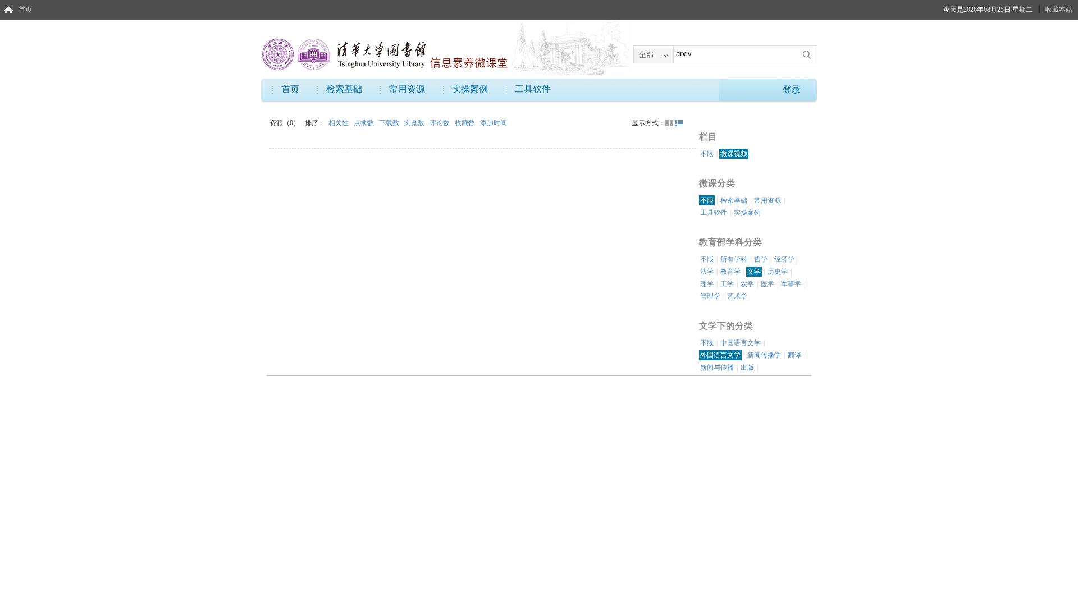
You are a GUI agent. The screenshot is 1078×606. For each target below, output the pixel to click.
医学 (767, 284)
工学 (727, 284)
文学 (754, 272)
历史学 (778, 272)
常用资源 (407, 89)
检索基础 (344, 89)
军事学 (791, 284)
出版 (747, 367)
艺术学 (737, 296)
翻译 (794, 355)
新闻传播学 (764, 355)
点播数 (365, 123)
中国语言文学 (740, 343)
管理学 (710, 296)
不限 (707, 154)
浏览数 (415, 123)
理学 (707, 284)
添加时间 (493, 123)
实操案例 (470, 89)
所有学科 (733, 259)
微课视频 (733, 154)
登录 (792, 89)
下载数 (390, 123)
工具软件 (533, 89)
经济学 (784, 259)
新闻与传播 (717, 367)
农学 (747, 284)
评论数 (440, 123)
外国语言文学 (720, 355)
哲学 (761, 259)
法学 (707, 272)
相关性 (339, 123)
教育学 (730, 272)
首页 (25, 9)
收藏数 (466, 123)
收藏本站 (1058, 9)
